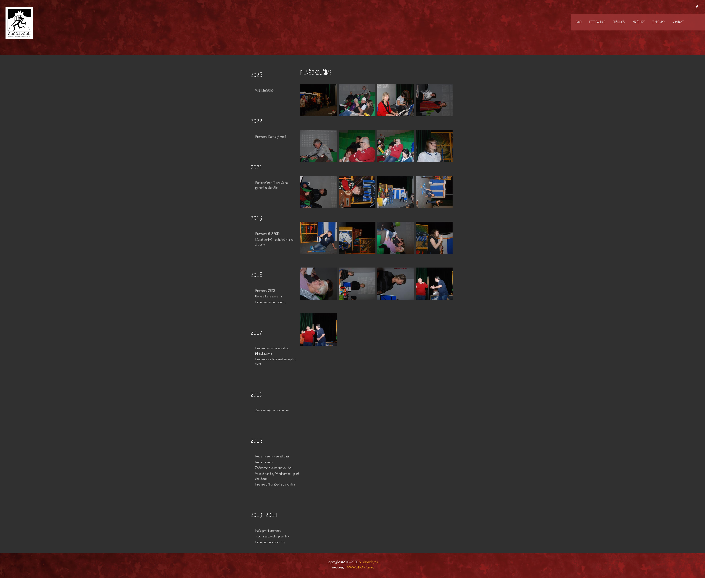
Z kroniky (658, 22)
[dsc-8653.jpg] (318, 191)
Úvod (578, 22)
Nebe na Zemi (264, 462)
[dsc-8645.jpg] (395, 100)
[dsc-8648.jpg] (318, 146)
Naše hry (639, 22)
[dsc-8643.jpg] (318, 100)
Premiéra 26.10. (265, 290)
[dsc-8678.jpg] (434, 283)
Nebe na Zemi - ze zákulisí (272, 456)
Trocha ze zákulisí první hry (272, 536)
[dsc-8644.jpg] (357, 100)
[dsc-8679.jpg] (318, 329)
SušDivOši (618, 22)
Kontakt (678, 22)
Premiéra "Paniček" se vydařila (275, 484)
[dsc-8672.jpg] (434, 237)
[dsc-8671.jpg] (395, 237)
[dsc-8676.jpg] (357, 283)
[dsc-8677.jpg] (395, 283)
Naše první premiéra (268, 530)
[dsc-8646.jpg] (434, 100)
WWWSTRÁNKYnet (360, 567)
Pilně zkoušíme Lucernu (270, 302)
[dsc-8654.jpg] (357, 191)
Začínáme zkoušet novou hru (273, 468)
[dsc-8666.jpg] (318, 237)
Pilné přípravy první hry (270, 542)
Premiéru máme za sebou (272, 348)
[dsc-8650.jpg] (395, 146)
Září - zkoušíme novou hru (272, 410)
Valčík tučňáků (264, 90)
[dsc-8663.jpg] (395, 191)
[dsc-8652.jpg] (434, 146)
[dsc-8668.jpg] (357, 237)
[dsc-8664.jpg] (434, 191)
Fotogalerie (597, 22)
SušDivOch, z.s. (368, 561)
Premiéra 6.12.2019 (267, 233)
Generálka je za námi (268, 296)
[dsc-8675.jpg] (318, 283)
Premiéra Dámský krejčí (270, 136)
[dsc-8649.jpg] (357, 146)
